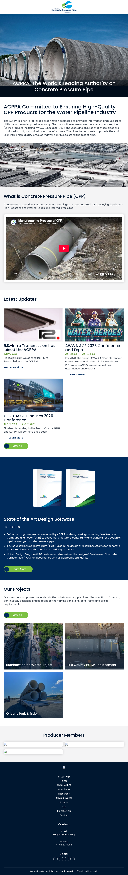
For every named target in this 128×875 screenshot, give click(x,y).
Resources (64, 794)
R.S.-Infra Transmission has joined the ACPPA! (29, 348)
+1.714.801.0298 (64, 845)
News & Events (64, 798)
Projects (64, 802)
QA (64, 807)
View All (17, 446)
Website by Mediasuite (87, 871)
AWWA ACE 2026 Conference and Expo (92, 348)
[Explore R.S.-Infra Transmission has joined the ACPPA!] (33, 324)
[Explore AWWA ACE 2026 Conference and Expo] (94, 325)
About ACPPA (64, 785)
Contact (64, 815)
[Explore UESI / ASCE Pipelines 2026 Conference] (33, 395)
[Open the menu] (5, 7)
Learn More (16, 367)
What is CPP (64, 789)
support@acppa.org (64, 835)
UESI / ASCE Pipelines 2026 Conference (28, 418)
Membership (64, 811)
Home (64, 781)
